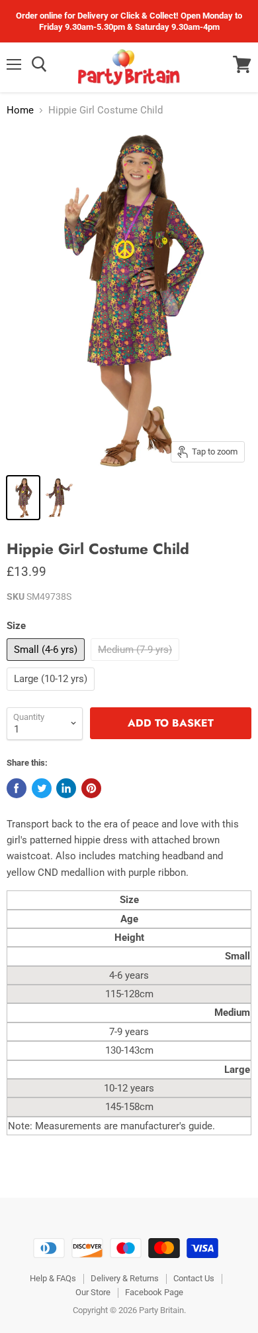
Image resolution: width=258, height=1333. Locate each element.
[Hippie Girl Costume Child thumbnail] (23, 497)
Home (20, 110)
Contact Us (193, 1278)
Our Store (92, 1292)
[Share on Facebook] (16, 788)
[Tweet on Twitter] (42, 788)
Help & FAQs (53, 1278)
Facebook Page (154, 1292)
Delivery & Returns (125, 1278)
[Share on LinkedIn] (66, 788)
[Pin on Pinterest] (91, 788)
